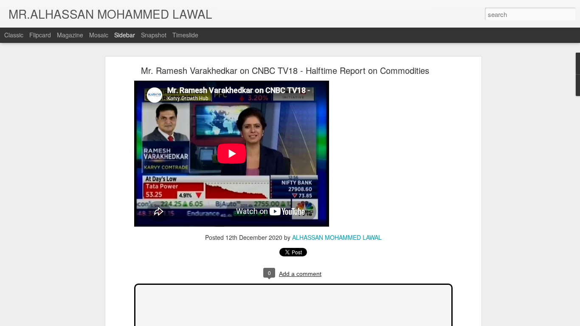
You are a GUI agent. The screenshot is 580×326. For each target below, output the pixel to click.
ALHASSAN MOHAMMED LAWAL (337, 237)
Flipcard (40, 35)
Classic (13, 35)
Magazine (70, 35)
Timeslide (185, 35)
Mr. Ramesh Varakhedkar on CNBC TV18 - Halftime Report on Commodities (285, 70)
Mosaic (98, 35)
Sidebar (124, 35)
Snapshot (153, 35)
